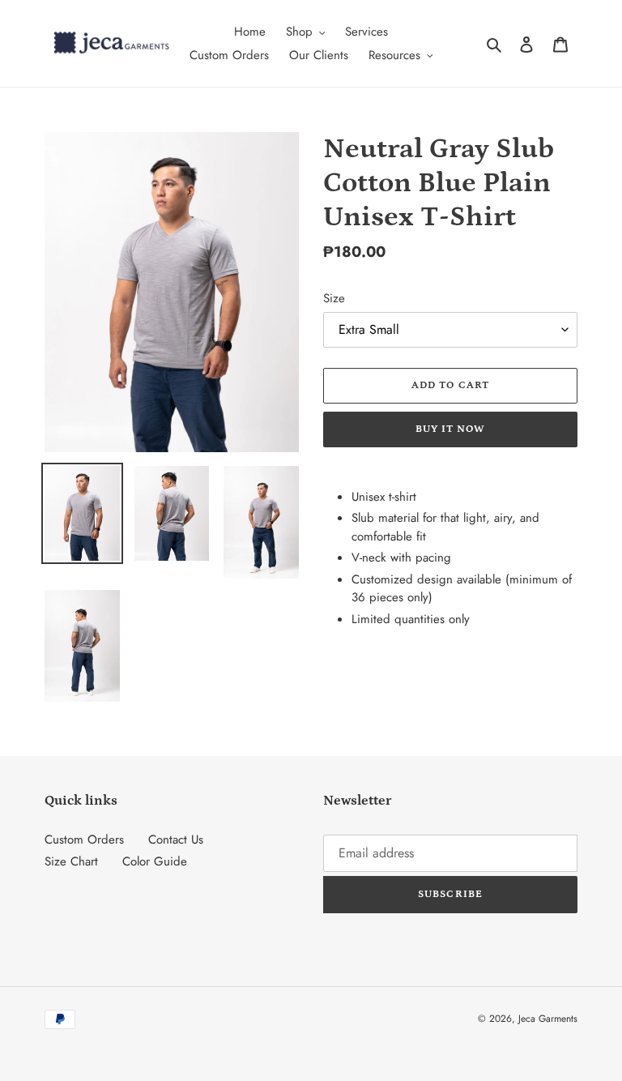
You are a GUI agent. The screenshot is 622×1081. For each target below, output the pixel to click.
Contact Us (175, 839)
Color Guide (154, 861)
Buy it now (450, 429)
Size (334, 298)
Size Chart (71, 861)
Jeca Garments (547, 1018)
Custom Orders (84, 839)
